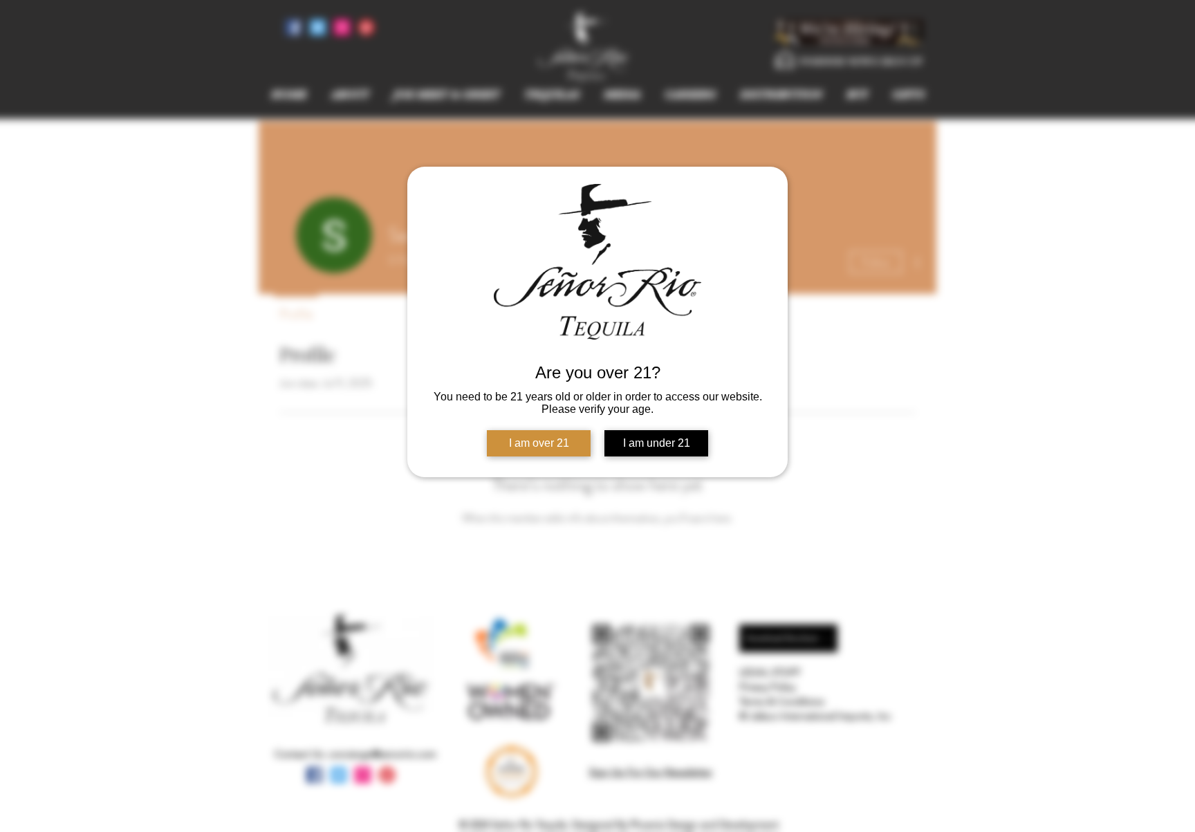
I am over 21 (539, 443)
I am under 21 (656, 443)
